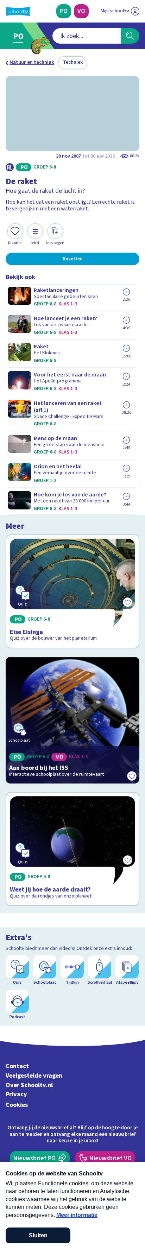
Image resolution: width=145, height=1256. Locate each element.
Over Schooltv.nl (29, 1085)
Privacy (16, 1094)
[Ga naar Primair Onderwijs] (20, 36)
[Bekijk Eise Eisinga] (72, 591)
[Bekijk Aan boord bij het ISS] (72, 720)
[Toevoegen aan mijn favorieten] (131, 776)
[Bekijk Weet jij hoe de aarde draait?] (72, 849)
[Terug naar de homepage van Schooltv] (18, 11)
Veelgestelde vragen (34, 1075)
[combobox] (86, 36)
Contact (17, 1066)
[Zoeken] (130, 36)
